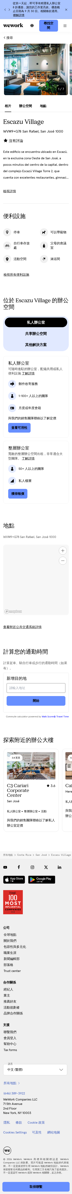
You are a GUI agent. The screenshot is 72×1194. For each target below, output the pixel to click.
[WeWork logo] (13, 25)
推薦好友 (10, 1001)
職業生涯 (10, 952)
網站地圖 (53, 1132)
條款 (19, 1122)
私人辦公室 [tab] (36, 322)
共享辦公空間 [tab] (36, 333)
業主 (7, 995)
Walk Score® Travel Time (55, 717)
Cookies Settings (15, 1132)
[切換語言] (32, 26)
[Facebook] (19, 867)
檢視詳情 (9, 191)
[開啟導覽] (65, 26)
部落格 (8, 965)
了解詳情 (28, 373)
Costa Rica (24, 855)
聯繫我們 (10, 1032)
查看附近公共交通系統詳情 (22, 627)
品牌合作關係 (13, 1013)
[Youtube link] (5, 867)
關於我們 (10, 940)
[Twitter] (46, 867)
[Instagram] (32, 867)
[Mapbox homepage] (13, 611)
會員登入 (10, 1038)
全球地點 (10, 934)
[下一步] (9, 10)
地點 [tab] (43, 106)
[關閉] (66, 9)
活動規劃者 (12, 1007)
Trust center (12, 971)
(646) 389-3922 (14, 1093)
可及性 (37, 1132)
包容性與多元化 (15, 946)
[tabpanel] (36, 72)
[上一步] (5, 10)
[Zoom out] (63, 561)
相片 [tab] (8, 106)
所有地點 (8, 855)
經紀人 (8, 989)
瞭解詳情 (18, 15)
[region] (36, 580)
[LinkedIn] (60, 867)
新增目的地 (17, 679)
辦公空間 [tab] (25, 106)
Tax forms (10, 1050)
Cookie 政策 (36, 1122)
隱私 (7, 1122)
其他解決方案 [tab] (36, 344)
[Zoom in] (63, 551)
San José (41, 855)
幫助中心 (10, 1044)
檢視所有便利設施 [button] (16, 274)
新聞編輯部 (12, 959)
